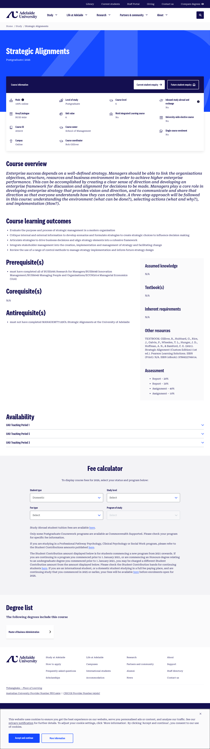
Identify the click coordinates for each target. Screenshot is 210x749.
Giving (150, 4)
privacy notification (21, 723)
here (92, 527)
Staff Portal (133, 4)
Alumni (131, 671)
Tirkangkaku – (24, 688)
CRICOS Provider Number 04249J (81, 693)
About (170, 657)
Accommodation (95, 677)
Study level (112, 490)
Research (132, 657)
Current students (110, 4)
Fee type (34, 507)
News (130, 677)
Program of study (114, 507)
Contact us (168, 4)
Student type (36, 490)
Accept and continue (24, 738)
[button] (200, 714)
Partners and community (140, 664)
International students (98, 671)
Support (171, 664)
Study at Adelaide (55, 657)
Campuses (92, 664)
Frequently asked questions (61, 671)
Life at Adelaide (94, 657)
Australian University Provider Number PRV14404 (33, 693)
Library (90, 4)
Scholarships (53, 677)
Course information (19, 84)
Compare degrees (190, 4)
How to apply (53, 664)
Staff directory (175, 671)
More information (57, 738)
